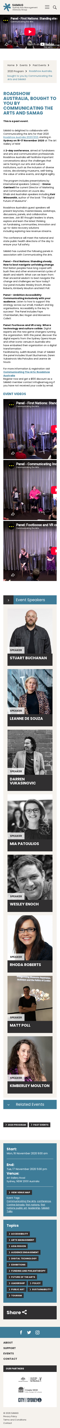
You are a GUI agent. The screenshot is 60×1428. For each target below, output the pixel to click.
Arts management (22, 1240)
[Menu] (47, 7)
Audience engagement (25, 1252)
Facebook (21, 1333)
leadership (34, 1208)
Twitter (29, 1333)
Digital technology (24, 1258)
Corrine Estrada (15, 1204)
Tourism (16, 1295)
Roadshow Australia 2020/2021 (20, 137)
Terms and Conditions (14, 1419)
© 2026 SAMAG (10, 1413)
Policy (36, 1283)
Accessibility (19, 1233)
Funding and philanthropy (28, 1270)
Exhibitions (18, 1264)
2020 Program (16, 71)
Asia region (18, 1246)
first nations (33, 1204)
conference (44, 1201)
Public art (17, 1289)
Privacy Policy (10, 1416)
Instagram (38, 1333)
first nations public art (26, 1206)
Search (54, 7)
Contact (7, 1423)
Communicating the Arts (21, 1201)
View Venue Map (20, 1192)
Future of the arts (23, 1277)
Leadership (18, 1283)
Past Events (39, 65)
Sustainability (41, 1289)
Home (11, 65)
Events (24, 65)
